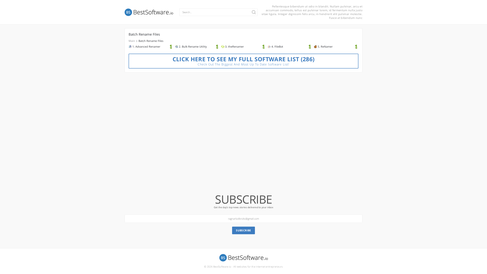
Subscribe (243, 230)
